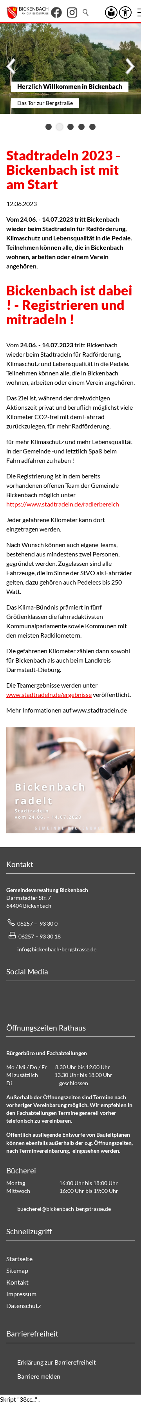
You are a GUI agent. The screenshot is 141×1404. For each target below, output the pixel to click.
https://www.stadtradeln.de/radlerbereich (62, 504)
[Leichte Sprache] (111, 12)
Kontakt (17, 1282)
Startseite (19, 1258)
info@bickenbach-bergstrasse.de (56, 949)
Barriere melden (38, 1376)
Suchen (86, 12)
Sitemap (17, 1270)
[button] (56, 12)
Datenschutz (23, 1305)
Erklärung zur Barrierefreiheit (56, 1362)
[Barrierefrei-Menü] (125, 12)
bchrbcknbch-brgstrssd (62, 1208)
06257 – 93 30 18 (39, 936)
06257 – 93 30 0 (37, 923)
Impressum (21, 1293)
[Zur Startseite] (27, 12)
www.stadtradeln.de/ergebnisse (49, 694)
